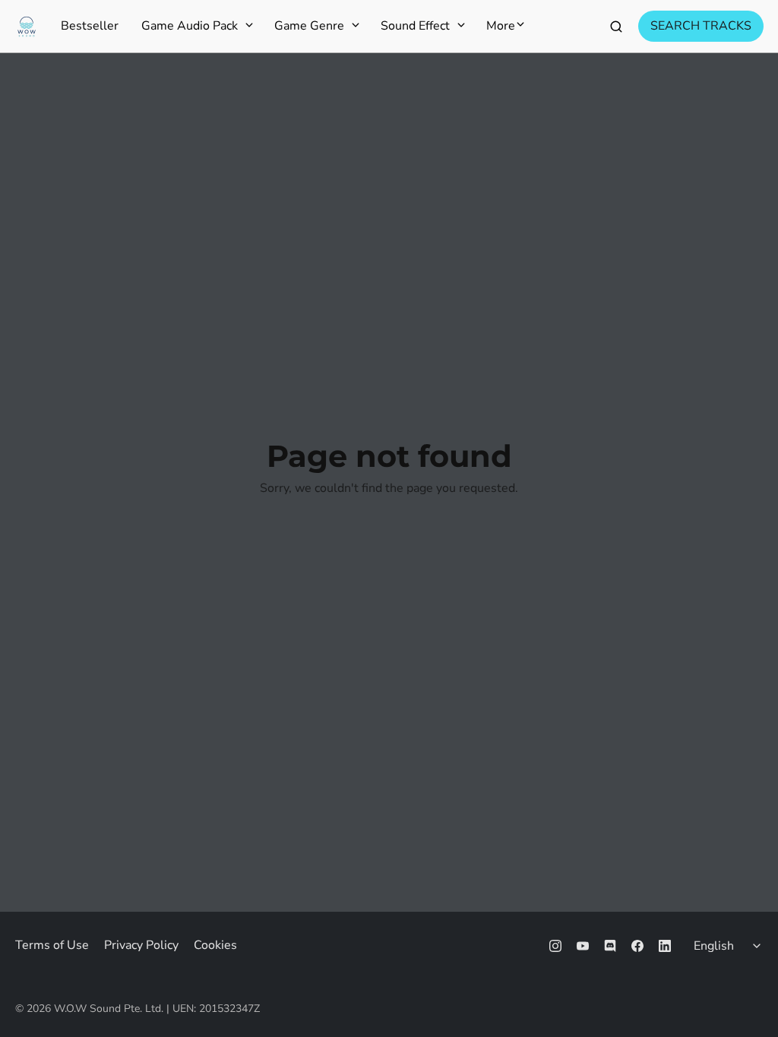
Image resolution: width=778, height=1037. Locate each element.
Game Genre (309, 26)
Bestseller (90, 26)
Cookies (215, 945)
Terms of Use (52, 945)
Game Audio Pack (189, 26)
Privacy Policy (141, 945)
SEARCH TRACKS (700, 25)
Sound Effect (415, 26)
